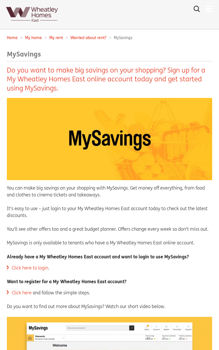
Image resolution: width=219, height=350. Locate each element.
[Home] (32, 23)
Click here (22, 292)
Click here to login (30, 268)
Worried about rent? (88, 37)
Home (12, 37)
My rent (56, 37)
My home (33, 37)
